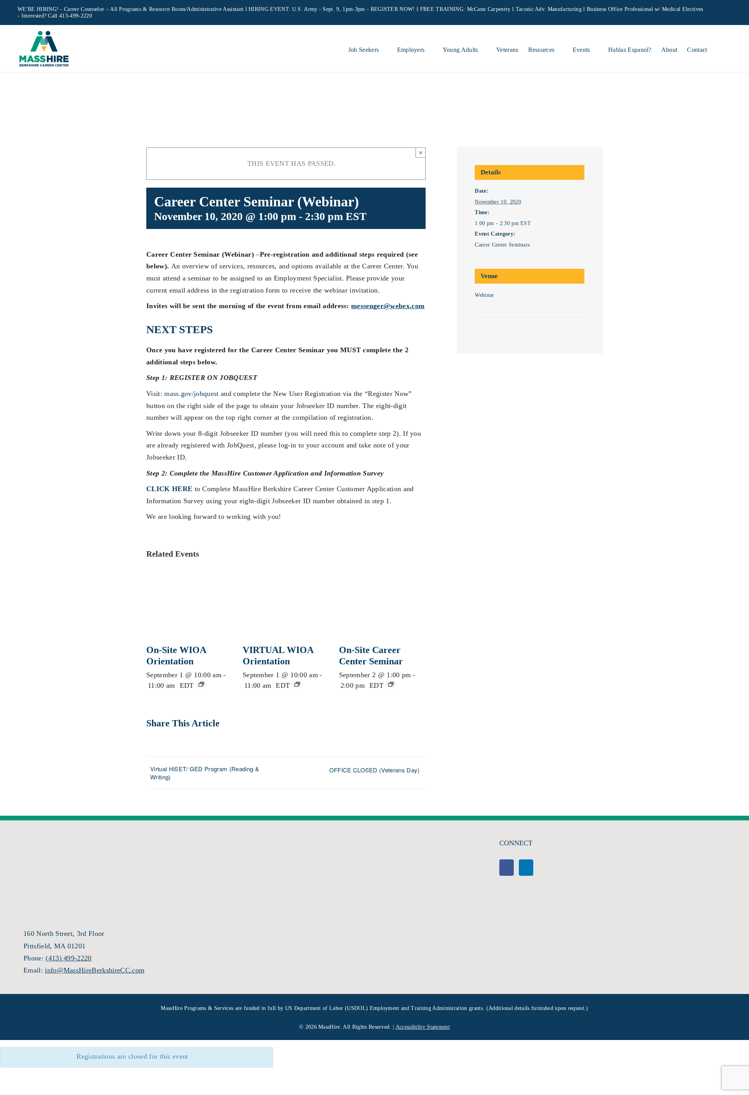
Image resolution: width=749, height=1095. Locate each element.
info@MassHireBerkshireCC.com (94, 970)
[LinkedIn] (526, 867)
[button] (719, 48)
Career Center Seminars (502, 245)
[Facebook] (506, 867)
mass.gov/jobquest (191, 394)
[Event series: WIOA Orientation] (201, 684)
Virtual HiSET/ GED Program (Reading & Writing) (204, 773)
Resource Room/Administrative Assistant (196, 9)
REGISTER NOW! (393, 9)
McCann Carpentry (489, 9)
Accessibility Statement (423, 1027)
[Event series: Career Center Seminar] (391, 684)
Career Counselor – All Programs (102, 9)
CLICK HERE (169, 489)
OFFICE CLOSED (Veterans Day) (374, 770)
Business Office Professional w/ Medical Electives (645, 9)
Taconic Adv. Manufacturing (549, 9)
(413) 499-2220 (68, 958)
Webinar (484, 295)
